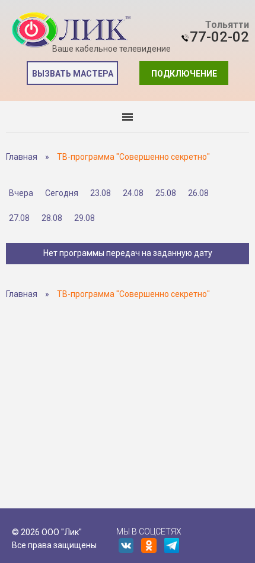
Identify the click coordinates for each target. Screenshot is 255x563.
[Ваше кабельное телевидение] (71, 30)
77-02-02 (219, 37)
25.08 (165, 193)
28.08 (52, 218)
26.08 (198, 193)
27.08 (19, 218)
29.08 (84, 218)
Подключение (184, 73)
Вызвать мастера (72, 73)
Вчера (21, 193)
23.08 (100, 193)
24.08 (133, 193)
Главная (21, 157)
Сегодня (61, 193)
